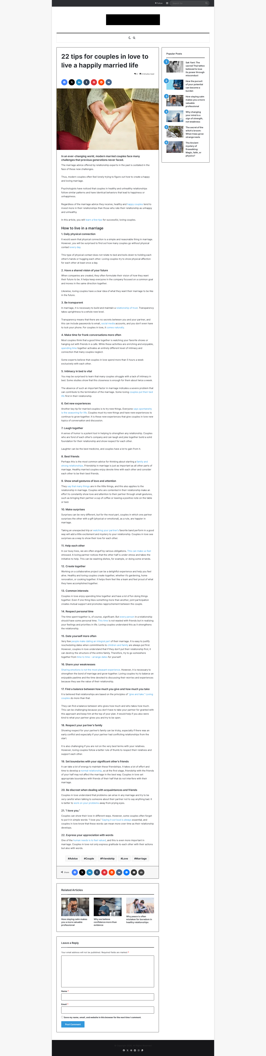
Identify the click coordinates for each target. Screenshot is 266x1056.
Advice (73, 858)
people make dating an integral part (90, 641)
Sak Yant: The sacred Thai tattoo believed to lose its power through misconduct (195, 69)
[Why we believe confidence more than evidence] (108, 907)
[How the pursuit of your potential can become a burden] (174, 85)
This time (103, 620)
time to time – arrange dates (92, 656)
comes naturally (115, 327)
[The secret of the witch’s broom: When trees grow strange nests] (174, 131)
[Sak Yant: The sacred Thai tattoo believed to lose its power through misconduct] (174, 67)
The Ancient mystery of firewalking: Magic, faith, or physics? (193, 149)
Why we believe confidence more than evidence (105, 922)
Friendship (108, 858)
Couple (89, 858)
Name (65, 991)
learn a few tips (94, 219)
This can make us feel (139, 550)
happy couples (135, 204)
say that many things (78, 486)
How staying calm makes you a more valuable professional (74, 922)
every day (75, 247)
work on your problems (86, 803)
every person (127, 616)
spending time (69, 348)
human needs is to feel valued (89, 840)
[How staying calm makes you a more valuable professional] (75, 907)
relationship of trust (127, 307)
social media (108, 323)
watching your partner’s (106, 530)
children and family (118, 645)
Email (64, 1004)
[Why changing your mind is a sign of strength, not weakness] (174, 116)
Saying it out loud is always (116, 819)
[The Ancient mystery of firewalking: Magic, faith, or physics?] (174, 147)
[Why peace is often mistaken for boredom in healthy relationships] (140, 905)
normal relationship (91, 770)
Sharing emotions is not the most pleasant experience (90, 669)
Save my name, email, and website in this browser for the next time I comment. (102, 1017)
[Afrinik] (133, 19)
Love (125, 858)
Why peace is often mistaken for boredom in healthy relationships (139, 919)
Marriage (141, 858)
